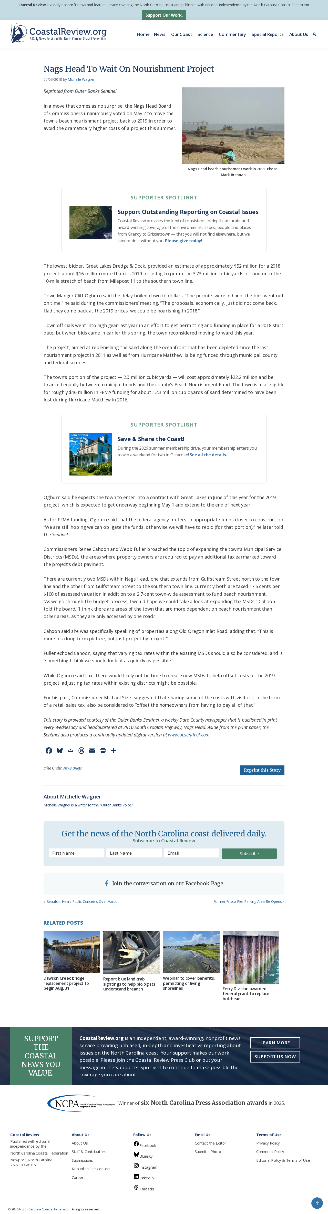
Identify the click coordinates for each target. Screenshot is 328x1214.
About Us (299, 34)
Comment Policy (270, 1151)
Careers (79, 1177)
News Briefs (72, 768)
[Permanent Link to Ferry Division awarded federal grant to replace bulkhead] (251, 957)
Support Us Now (275, 1056)
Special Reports (267, 34)
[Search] (315, 34)
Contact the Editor (210, 1143)
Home (143, 34)
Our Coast (181, 34)
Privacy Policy (268, 1143)
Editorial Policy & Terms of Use (283, 1160)
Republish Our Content (91, 1168)
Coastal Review (32, 4)
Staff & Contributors (89, 1151)
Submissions (82, 1160)
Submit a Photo (208, 1151)
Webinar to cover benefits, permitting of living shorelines (189, 983)
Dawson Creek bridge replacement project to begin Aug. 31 (66, 983)
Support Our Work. (164, 15)
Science (205, 34)
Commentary (232, 34)
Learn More (275, 1043)
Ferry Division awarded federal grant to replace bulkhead (246, 993)
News (160, 34)
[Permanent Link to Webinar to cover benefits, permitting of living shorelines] (191, 952)
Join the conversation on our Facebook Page (167, 883)
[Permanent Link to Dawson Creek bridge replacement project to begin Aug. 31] (72, 952)
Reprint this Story (262, 770)
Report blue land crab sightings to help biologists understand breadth (129, 984)
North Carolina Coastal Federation (39, 1153)
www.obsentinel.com (189, 735)
